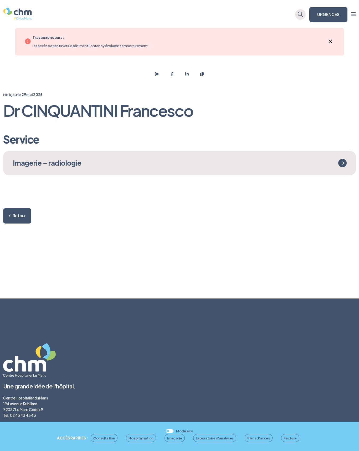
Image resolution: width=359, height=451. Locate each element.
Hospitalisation (141, 438)
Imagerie (174, 438)
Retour (19, 215)
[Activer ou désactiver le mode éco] (169, 431)
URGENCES (328, 14)
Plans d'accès (258, 438)
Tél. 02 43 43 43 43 (19, 415)
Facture (290, 438)
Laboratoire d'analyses (215, 438)
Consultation (104, 438)
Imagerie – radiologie (47, 163)
